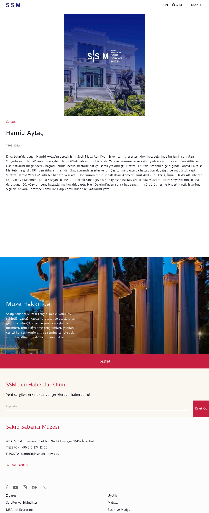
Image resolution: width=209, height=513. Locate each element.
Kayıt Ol (201, 408)
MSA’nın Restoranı (19, 510)
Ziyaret (11, 495)
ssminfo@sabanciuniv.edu (40, 454)
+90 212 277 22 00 (34, 447)
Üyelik (112, 495)
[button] (193, 5)
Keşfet (105, 361)
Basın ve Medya (119, 510)
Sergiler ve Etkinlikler (21, 502)
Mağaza (113, 502)
